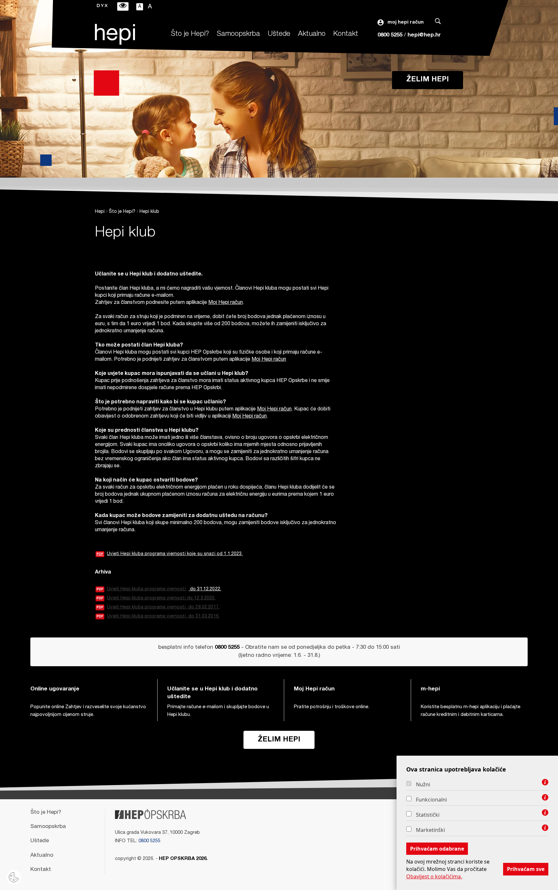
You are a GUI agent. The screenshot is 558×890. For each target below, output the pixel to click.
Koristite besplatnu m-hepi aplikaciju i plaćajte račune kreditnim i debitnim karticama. (470, 711)
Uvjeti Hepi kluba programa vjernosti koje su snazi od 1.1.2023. (170, 554)
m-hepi (430, 689)
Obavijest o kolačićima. (434, 876)
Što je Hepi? (190, 34)
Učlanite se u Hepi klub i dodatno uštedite (212, 693)
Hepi (100, 212)
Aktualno (312, 34)
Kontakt (345, 34)
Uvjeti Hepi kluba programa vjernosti (142, 589)
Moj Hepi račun (225, 302)
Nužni (423, 784)
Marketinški (430, 830)
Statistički (427, 814)
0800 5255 (389, 35)
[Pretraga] (438, 22)
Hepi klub (149, 212)
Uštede (279, 34)
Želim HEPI (427, 79)
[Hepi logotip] (115, 34)
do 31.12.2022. (205, 589)
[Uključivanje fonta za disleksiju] (102, 6)
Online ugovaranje (54, 689)
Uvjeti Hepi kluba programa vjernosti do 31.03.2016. (158, 616)
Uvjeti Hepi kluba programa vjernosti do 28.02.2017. (158, 607)
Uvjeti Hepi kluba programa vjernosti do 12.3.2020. (156, 598)
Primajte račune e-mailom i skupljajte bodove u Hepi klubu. (218, 711)
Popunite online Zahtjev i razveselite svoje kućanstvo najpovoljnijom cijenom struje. (88, 711)
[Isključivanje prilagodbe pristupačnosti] (123, 6)
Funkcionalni (431, 799)
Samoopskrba (238, 34)
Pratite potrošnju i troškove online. (331, 707)
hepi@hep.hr (424, 35)
